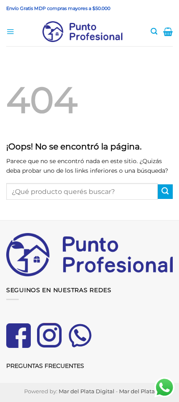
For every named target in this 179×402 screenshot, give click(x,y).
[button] (10, 32)
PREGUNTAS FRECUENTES (45, 366)
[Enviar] (165, 191)
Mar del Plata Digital (86, 391)
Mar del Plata (137, 391)
